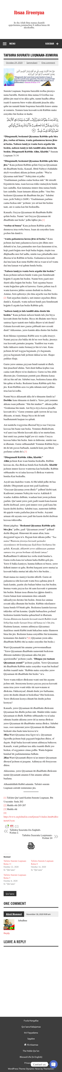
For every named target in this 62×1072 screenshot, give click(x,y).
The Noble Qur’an (31, 1051)
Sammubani (31, 62)
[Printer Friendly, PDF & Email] (12, 826)
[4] (29, 637)
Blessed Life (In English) (31, 1057)
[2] (5, 297)
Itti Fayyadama (31, 1033)
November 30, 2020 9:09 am (38, 914)
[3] (25, 451)
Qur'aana (10, 893)
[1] (43, 219)
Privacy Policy (31, 1063)
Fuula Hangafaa (31, 1020)
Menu (12, 43)
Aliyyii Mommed (14, 914)
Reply (7, 932)
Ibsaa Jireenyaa (29, 12)
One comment (48, 62)
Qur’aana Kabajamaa (31, 1027)
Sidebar (49, 43)
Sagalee (31, 1038)
